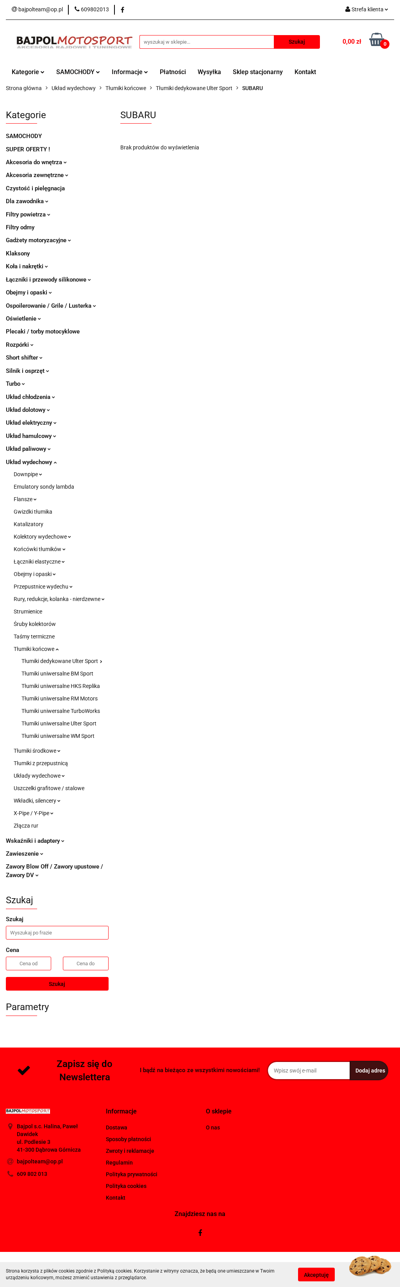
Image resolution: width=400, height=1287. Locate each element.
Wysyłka (209, 72)
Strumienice (28, 611)
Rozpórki (18, 344)
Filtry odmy (20, 227)
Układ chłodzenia (29, 397)
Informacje (128, 72)
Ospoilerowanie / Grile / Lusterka (49, 305)
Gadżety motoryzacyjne (37, 240)
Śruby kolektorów (35, 624)
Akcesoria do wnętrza (35, 162)
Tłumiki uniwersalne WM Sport (58, 736)
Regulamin (119, 1162)
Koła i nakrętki (25, 266)
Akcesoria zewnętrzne (35, 175)
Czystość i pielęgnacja (35, 188)
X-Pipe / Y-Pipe (32, 813)
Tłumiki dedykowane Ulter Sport (60, 661)
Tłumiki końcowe (34, 649)
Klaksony (18, 253)
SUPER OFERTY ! (28, 149)
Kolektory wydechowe (41, 537)
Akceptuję (316, 1274)
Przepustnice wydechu (42, 586)
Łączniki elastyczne (38, 561)
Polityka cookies (126, 1186)
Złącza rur (26, 826)
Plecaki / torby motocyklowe (43, 331)
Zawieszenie (23, 853)
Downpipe (26, 474)
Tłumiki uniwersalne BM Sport (57, 673)
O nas (213, 1127)
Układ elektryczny (30, 422)
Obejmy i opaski (27, 292)
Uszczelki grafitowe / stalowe (49, 788)
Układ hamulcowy (29, 436)
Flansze (24, 499)
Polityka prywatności (131, 1174)
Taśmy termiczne (34, 636)
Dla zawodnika (25, 201)
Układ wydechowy (30, 462)
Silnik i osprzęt (26, 370)
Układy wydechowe (38, 776)
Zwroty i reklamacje (130, 1151)
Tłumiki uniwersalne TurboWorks (60, 711)
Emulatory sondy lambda (44, 487)
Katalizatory (28, 524)
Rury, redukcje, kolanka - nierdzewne (58, 599)
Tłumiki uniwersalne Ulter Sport (58, 723)
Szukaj (57, 984)
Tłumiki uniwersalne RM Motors (59, 698)
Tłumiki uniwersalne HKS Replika (60, 686)
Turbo (14, 383)
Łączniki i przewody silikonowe (47, 279)
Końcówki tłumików (38, 549)
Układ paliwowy (27, 448)
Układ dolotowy (26, 409)
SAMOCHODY (76, 72)
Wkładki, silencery (35, 801)
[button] (121, 1111)
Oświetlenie (22, 318)
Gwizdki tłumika (33, 512)
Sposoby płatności (128, 1139)
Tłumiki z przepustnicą (41, 763)
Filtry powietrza (26, 214)
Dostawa (116, 1127)
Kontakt (305, 72)
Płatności (173, 72)
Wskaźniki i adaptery (33, 840)
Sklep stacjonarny (258, 72)
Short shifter (22, 357)
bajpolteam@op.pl (40, 1161)
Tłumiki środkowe (35, 751)
